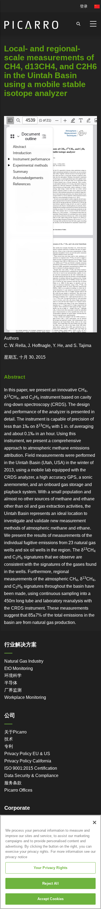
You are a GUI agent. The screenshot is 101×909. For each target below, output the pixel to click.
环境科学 (13, 675)
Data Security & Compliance (31, 775)
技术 (8, 739)
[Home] (31, 22)
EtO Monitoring (18, 668)
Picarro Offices (18, 790)
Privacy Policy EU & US (27, 753)
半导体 (10, 682)
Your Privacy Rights (50, 868)
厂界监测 (13, 690)
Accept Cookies (50, 899)
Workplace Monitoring (25, 697)
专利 (8, 746)
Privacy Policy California (27, 761)
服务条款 (13, 783)
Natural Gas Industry (23, 661)
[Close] (94, 822)
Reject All (50, 883)
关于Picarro (15, 732)
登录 (84, 6)
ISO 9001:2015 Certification (30, 768)
